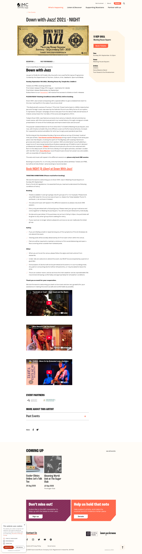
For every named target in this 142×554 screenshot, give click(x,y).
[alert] (14, 537)
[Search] (124, 3)
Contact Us (31, 533)
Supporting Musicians (95, 7)
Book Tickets (100, 46)
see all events (111, 451)
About (109, 3)
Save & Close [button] (8, 547)
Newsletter (44, 92)
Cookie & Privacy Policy (33, 546)
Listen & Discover (74, 7)
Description (30, 62)
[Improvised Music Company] (22, 5)
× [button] (24, 524)
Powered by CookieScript (14, 550)
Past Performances (47, 62)
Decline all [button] (19, 547)
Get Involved (99, 3)
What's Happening (55, 7)
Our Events (32, 12)
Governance (51, 546)
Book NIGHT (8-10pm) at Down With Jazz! (49, 169)
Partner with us (114, 7)
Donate (117, 3)
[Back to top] (122, 547)
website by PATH (109, 549)
